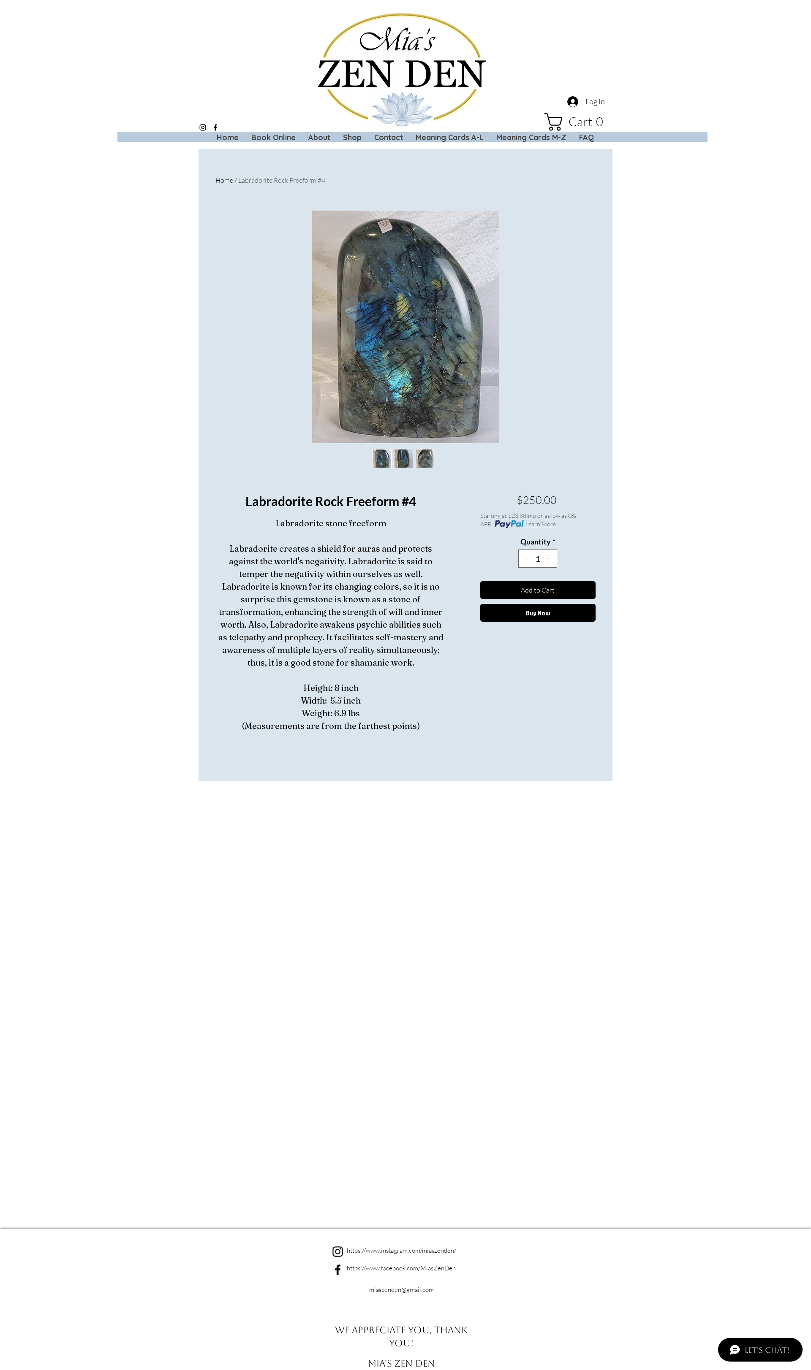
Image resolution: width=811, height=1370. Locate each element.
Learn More (540, 524)
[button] (578, 122)
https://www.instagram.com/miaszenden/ (401, 1250)
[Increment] (549, 558)
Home (224, 180)
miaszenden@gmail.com (401, 1290)
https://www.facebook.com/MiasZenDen (401, 1268)
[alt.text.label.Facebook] (215, 127)
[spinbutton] (538, 558)
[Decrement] (526, 558)
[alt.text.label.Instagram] (203, 127)
